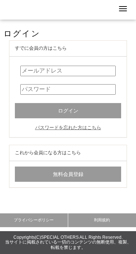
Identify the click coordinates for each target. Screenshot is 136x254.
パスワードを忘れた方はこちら (68, 127)
